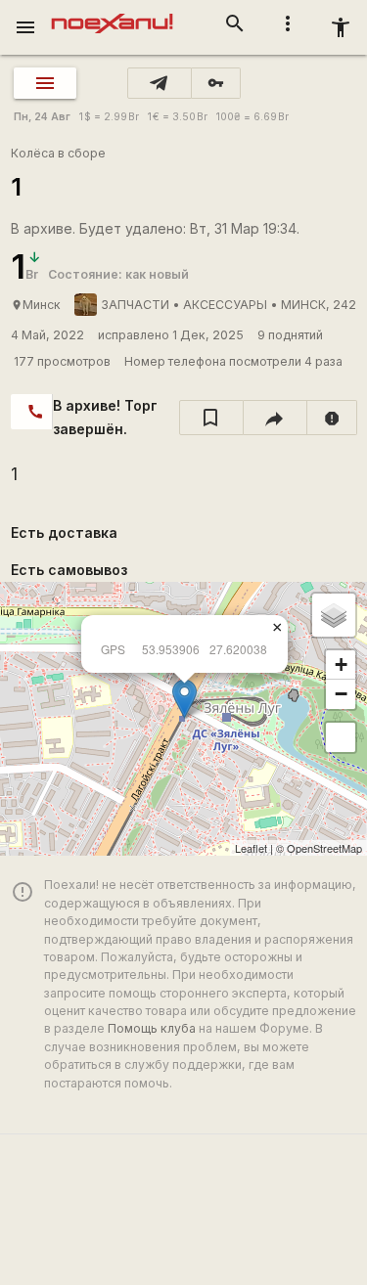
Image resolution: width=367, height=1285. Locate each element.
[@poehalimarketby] (159, 83)
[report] (332, 417)
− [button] (341, 694)
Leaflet (251, 848)
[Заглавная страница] (112, 13)
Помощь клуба (152, 1028)
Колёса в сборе (58, 153)
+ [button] (341, 664)
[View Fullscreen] (340, 737)
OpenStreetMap (324, 848)
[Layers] (333, 615)
